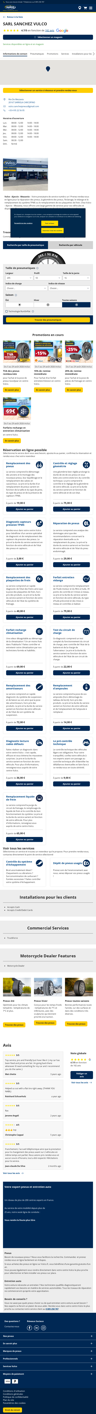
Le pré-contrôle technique (62, 742)
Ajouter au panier (24, 509)
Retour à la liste (15, 17)
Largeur (9, 273)
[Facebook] (29, 1327)
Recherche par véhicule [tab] (70, 245)
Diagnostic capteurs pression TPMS (18, 523)
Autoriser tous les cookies (52, 230)
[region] (48, 222)
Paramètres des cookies (23, 223)
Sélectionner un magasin (50, 37)
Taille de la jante (71, 273)
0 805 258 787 (52, 1309)
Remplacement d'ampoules (62, 687)
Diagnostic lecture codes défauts (17, 742)
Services (65, 53)
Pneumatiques (37, 53)
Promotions (52, 53)
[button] (90, 8)
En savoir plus (12, 390)
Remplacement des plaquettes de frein (18, 579)
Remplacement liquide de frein (20, 798)
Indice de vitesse (56, 283)
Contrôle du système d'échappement (19, 863)
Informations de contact (15, 53)
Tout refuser (49, 223)
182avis (49, 30)
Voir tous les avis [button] (79, 1082)
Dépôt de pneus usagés (67, 863)
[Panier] (85, 8)
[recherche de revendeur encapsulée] (79, 8)
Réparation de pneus (66, 523)
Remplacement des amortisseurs (18, 687)
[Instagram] (43, 1327)
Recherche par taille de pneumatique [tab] (25, 245)
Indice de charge (14, 283)
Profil (37, 273)
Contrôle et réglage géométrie (65, 465)
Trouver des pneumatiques (48, 319)
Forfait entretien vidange (63, 579)
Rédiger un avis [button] (81, 1075)
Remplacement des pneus (18, 465)
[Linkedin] (36, 1327)
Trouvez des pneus (14, 1024)
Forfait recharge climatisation (16, 631)
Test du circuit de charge (64, 631)
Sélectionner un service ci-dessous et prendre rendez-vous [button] (48, 90)
